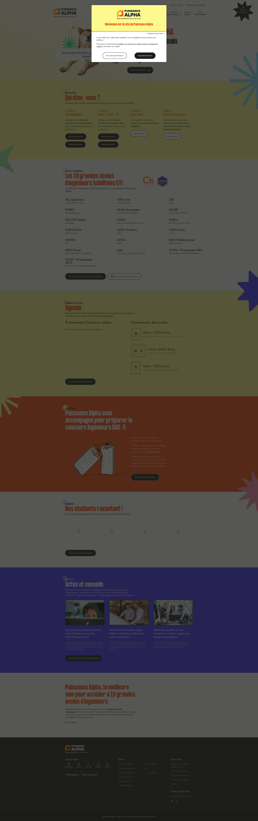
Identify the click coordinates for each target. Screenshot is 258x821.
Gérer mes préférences (114, 56)
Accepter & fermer (145, 56)
